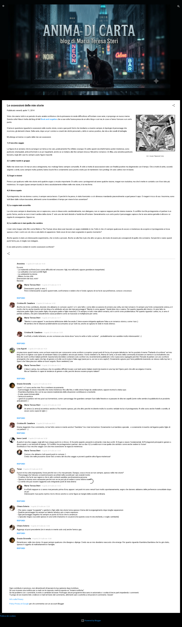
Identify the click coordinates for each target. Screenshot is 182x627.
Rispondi (21, 298)
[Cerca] (178, 7)
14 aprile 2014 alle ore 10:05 (51, 451)
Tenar (19, 469)
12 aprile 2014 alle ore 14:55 (45, 303)
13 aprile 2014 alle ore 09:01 (45, 423)
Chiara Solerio (23, 506)
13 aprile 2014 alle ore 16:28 (37, 438)
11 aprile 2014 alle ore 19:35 (35, 264)
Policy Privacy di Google (19, 604)
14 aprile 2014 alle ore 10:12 (51, 365)
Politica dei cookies (8, 616)
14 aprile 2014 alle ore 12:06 (40, 526)
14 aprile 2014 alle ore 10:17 (51, 318)
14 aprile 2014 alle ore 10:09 (51, 405)
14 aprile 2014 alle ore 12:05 (40, 506)
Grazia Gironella (24, 384)
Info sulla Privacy (16, 599)
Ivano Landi (22, 438)
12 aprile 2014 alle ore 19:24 (37, 349)
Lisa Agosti (22, 349)
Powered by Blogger (92, 620)
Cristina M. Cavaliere (26, 303)
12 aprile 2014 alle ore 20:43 (41, 384)
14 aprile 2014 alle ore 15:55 (53, 332)
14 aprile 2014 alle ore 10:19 (51, 285)
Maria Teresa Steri (32, 285)
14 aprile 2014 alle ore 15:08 (41, 539)
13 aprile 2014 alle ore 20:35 (32, 469)
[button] (173, 106)
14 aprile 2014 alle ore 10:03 (51, 486)
